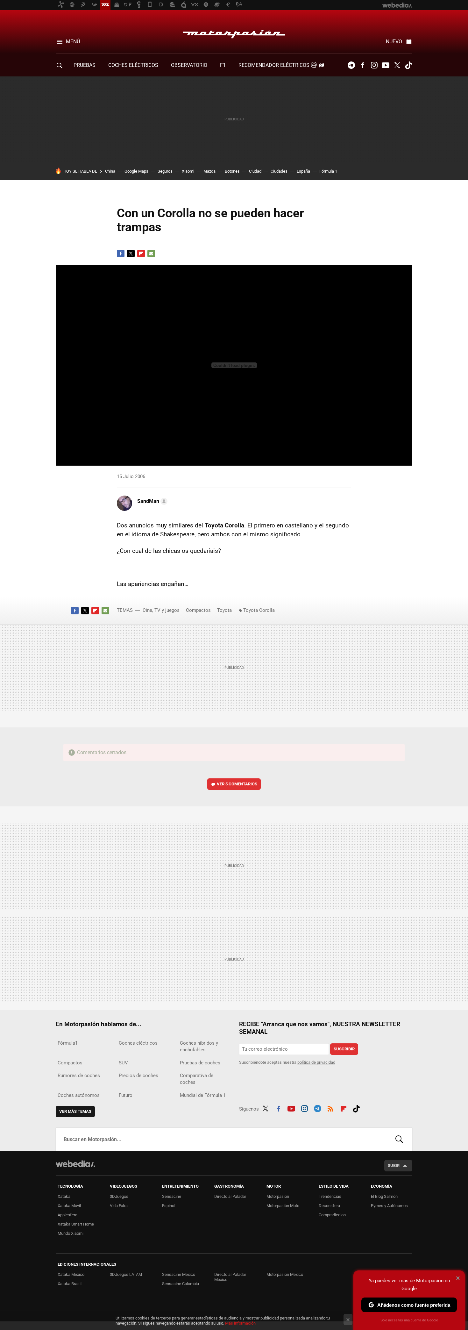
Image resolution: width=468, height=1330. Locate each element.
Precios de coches (138, 1075)
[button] (151, 501)
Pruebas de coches (200, 1063)
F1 (223, 65)
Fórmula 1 (328, 171)
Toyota (224, 610)
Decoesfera (329, 1205)
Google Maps (136, 171)
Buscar (399, 1139)
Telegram (351, 65)
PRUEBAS (85, 65)
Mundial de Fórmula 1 (203, 1095)
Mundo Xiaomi (70, 1233)
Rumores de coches (79, 1075)
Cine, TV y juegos (161, 610)
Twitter (397, 65)
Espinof (169, 1205)
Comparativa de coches (196, 1079)
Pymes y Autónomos (389, 1205)
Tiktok (408, 65)
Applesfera (67, 1214)
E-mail (151, 253)
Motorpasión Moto (282, 1205)
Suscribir (344, 1049)
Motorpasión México (284, 1274)
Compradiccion (332, 1214)
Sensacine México (178, 1274)
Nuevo (394, 42)
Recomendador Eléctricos (274, 65)
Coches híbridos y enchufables (199, 1046)
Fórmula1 (68, 1043)
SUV (123, 1063)
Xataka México (71, 1274)
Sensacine (171, 1196)
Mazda (209, 171)
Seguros (165, 171)
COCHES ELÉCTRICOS (133, 65)
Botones (232, 171)
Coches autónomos (79, 1095)
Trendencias (330, 1196)
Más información (240, 1323)
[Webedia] (75, 1164)
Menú (73, 42)
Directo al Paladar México (230, 1277)
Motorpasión (234, 32)
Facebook (362, 65)
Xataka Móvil (69, 1205)
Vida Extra (119, 1205)
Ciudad (255, 171)
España (303, 171)
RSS (330, 1108)
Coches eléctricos (138, 1043)
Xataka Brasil (70, 1283)
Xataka (64, 1196)
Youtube (385, 65)
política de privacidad (316, 1062)
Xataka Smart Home (76, 1224)
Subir (394, 1165)
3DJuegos (119, 1196)
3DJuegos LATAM (126, 1274)
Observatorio (189, 65)
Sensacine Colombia (180, 1283)
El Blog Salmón (384, 1196)
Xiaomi (188, 171)
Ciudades (279, 171)
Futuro (125, 1095)
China (110, 171)
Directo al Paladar (230, 1196)
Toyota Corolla (259, 610)
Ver (237, 784)
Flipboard (141, 253)
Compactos (198, 610)
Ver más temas (75, 1111)
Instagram (374, 65)
